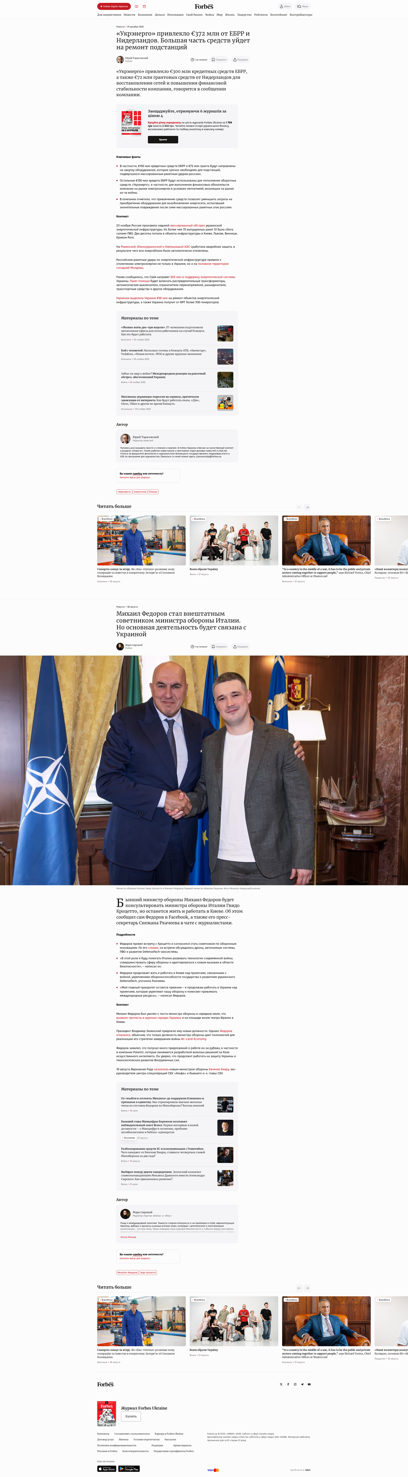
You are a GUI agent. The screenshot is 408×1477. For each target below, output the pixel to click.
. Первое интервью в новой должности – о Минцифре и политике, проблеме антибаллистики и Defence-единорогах (159, 1127)
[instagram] (295, 1384)
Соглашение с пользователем (132, 1433)
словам (153, 947)
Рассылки (170, 1439)
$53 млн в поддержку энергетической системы (203, 276)
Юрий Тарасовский (136, 58)
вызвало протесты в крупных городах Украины (148, 1017)
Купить (131, 1416)
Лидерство (244, 14)
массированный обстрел (187, 225)
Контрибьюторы (301, 14)
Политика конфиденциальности (116, 1445)
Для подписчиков (109, 14)
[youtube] (309, 1384)
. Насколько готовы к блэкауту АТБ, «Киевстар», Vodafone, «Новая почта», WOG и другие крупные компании (163, 352)
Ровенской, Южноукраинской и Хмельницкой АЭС (155, 246)
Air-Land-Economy (193, 1038)
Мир (220, 14)
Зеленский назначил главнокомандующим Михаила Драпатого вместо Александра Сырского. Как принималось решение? (163, 1175)
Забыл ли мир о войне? (163, 375)
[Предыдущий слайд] (299, 1288)
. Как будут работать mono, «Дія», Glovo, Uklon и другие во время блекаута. (160, 400)
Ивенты (123, 1439)
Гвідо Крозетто (148, 1272)
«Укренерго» (124, 491)
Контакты (103, 1433)
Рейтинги (261, 14)
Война (209, 14)
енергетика (140, 491)
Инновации (175, 14)
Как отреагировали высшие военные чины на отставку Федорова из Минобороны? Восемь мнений (162, 1102)
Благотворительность (135, 1451)
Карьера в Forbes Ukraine (169, 1433)
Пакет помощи (140, 280)
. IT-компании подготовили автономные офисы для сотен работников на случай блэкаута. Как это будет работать (163, 331)
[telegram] (302, 1384)
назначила (161, 1069)
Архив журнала (182, 1445)
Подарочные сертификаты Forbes (174, 1451)
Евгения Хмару (219, 1069)
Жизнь (230, 14)
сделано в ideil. (300, 1470)
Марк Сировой (133, 645)
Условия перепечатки (147, 1439)
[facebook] (288, 1384)
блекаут (153, 491)
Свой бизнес (194, 14)
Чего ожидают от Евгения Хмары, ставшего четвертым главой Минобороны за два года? (163, 1152)
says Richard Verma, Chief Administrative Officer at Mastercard (326, 573)
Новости (129, 14)
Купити (163, 139)
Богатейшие (278, 14)
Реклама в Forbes (107, 1451)
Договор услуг (105, 1439)
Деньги (160, 14)
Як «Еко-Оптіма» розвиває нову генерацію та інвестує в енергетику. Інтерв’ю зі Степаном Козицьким (136, 573)
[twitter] (281, 1384)
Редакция (157, 1445)
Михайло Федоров (127, 1272)
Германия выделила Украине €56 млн (142, 298)
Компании (145, 14)
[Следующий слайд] (307, 507)
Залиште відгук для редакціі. (135, 477)
